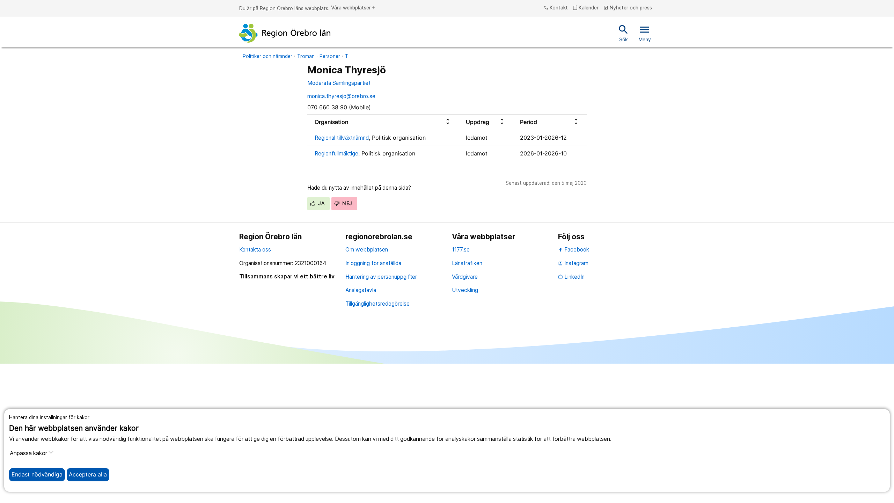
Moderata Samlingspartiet (339, 83)
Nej (346, 203)
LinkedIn (571, 277)
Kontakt (556, 8)
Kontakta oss (255, 249)
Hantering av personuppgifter (381, 277)
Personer (330, 56)
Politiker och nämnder (267, 56)
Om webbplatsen (366, 249)
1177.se (461, 249)
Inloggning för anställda (373, 263)
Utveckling (465, 290)
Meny (644, 32)
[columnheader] (383, 122)
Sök (623, 32)
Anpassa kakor (28, 453)
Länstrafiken (467, 263)
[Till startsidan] (284, 33)
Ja (320, 203)
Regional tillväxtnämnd (342, 137)
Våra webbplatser (353, 8)
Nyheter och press (627, 8)
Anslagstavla (360, 290)
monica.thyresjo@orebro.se (341, 96)
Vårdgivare (465, 277)
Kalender (586, 8)
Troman (306, 56)
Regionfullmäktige (336, 153)
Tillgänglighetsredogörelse (377, 303)
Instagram (573, 263)
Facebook (576, 249)
